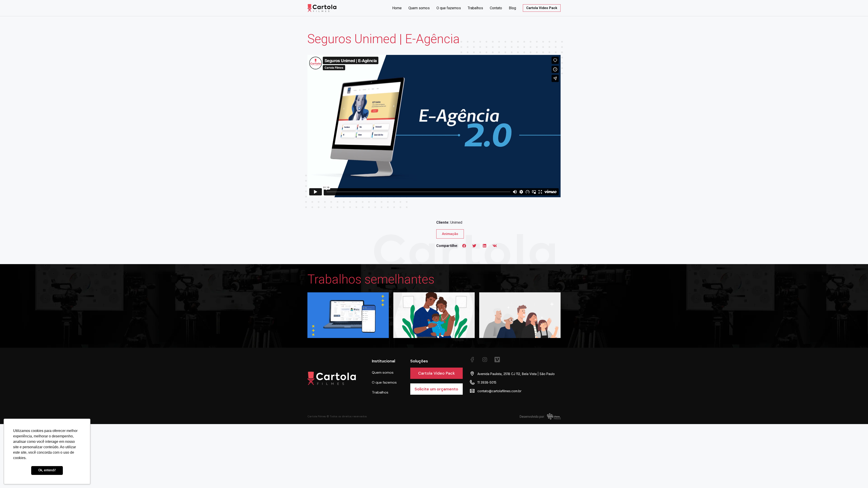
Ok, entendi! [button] (47, 470)
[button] (464, 245)
